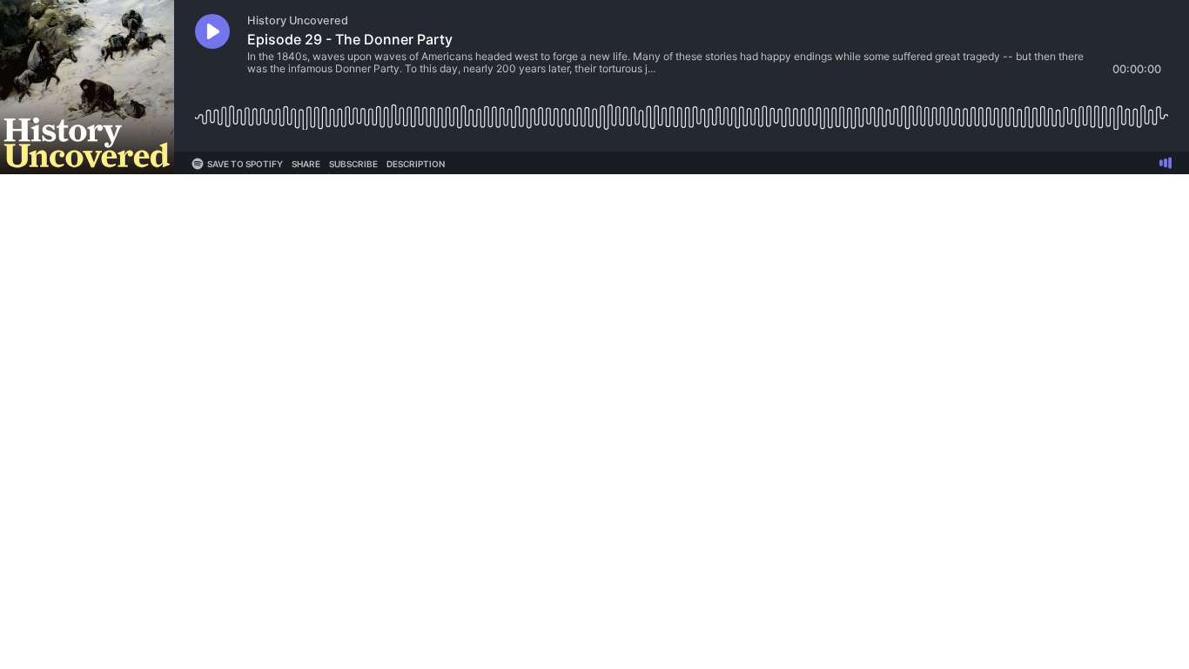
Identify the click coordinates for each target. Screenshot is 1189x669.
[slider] (681, 110)
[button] (212, 31)
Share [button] (306, 164)
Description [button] (415, 164)
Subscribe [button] (353, 164)
